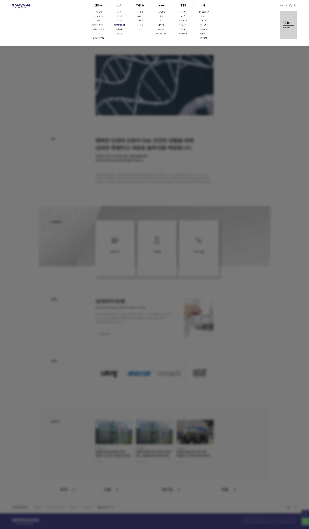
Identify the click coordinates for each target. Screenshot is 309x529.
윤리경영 (87, 507)
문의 (281, 5)
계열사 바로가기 (104, 507)
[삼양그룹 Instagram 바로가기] (295, 507)
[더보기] (115, 264)
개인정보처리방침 (20, 507)
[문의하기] (305, 521)
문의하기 (74, 507)
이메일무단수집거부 (55, 507)
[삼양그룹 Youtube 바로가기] (288, 507)
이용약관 (37, 507)
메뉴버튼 (295, 5)
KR (286, 5)
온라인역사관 (305, 514)
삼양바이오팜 (104, 334)
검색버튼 (290, 5)
